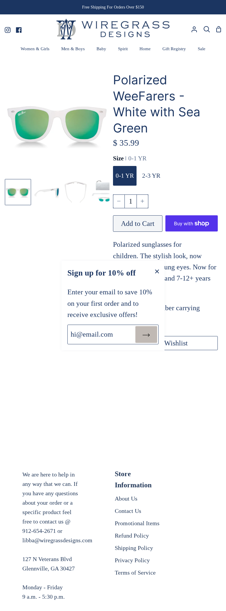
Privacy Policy (132, 560)
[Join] (146, 334)
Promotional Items (137, 523)
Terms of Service (135, 572)
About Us (126, 498)
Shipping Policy (134, 548)
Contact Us (128, 511)
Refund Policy (132, 535)
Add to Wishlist (165, 343)
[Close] (157, 271)
